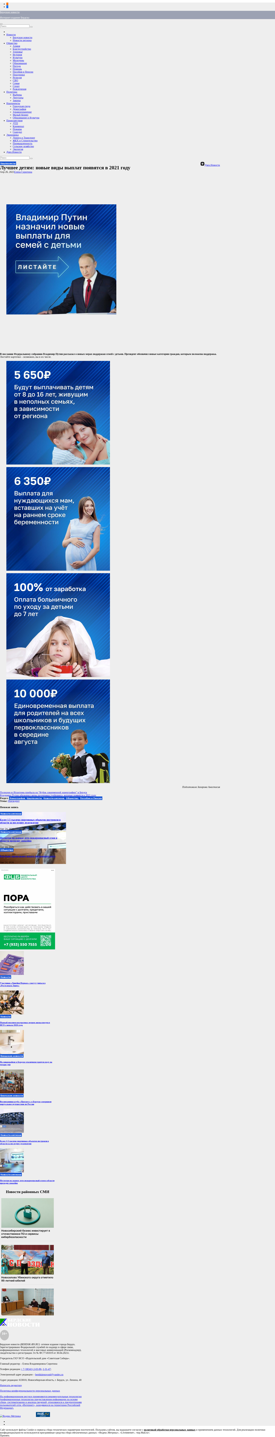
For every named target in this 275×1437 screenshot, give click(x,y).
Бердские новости (10, 12)
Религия (17, 77)
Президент (14, 801)
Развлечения (19, 89)
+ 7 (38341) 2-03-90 (31, 1369)
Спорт (16, 86)
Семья (16, 83)
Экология (18, 149)
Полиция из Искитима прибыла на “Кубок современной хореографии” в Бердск (43, 792)
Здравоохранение (22, 112)
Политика (11, 92)
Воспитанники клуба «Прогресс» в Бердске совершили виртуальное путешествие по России (25, 1102)
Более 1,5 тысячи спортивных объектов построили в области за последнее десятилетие (30, 821)
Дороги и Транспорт (24, 137)
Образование (20, 63)
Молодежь (18, 60)
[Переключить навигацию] (1, 23)
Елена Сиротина (23, 172)
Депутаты (18, 97)
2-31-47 (47, 1369)
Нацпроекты (13, 103)
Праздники (19, 74)
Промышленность (22, 143)
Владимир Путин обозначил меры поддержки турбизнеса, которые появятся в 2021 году (48, 795)
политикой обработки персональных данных (169, 1429)
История (17, 54)
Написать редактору (11, 1385)
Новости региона (22, 40)
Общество (11, 43)
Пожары (17, 129)
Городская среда (21, 106)
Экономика (12, 135)
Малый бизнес (20, 114)
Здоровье (18, 51)
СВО (15, 80)
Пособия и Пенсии (23, 71)
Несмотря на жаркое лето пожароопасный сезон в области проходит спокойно (28, 839)
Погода (17, 66)
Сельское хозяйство (23, 146)
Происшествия (14, 120)
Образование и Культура (26, 117)
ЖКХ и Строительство (25, 140)
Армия (16, 46)
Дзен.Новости (14, 152)
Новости (11, 34)
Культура (17, 57)
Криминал (18, 126)
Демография (19, 109)
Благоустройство (22, 49)
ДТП (15, 123)
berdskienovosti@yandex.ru (49, 1374)
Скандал (17, 132)
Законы (17, 100)
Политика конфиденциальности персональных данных (30, 1390)
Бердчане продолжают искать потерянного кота (27, 856)
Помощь (17, 69)
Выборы (17, 94)
